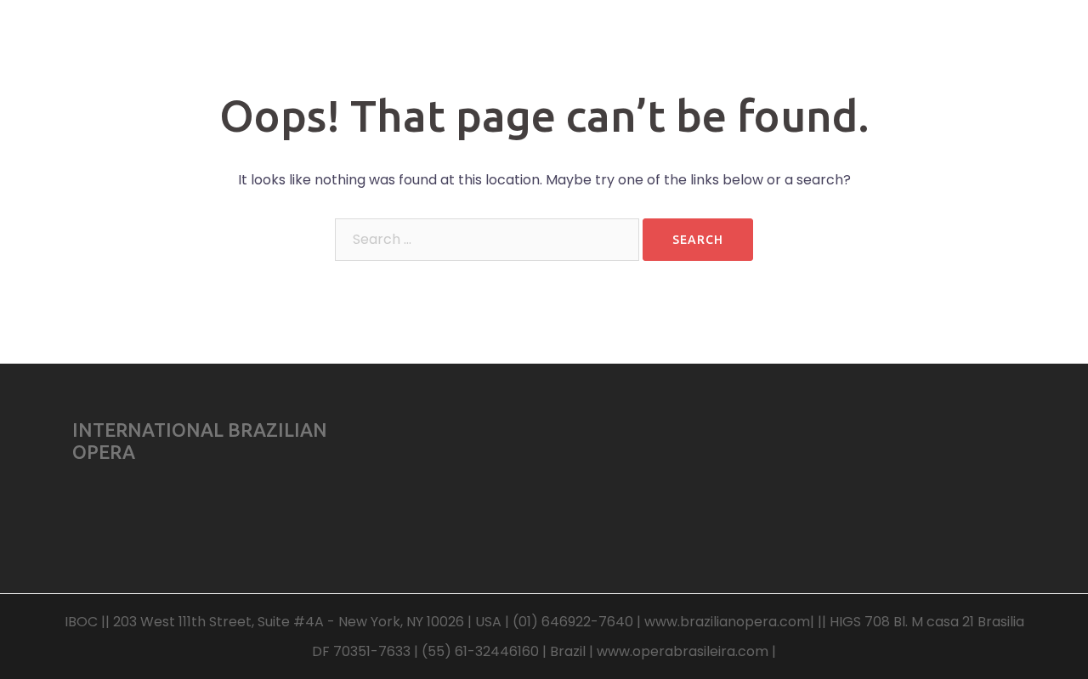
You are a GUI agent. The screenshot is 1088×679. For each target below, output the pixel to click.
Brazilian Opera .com (190, 33)
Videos (555, 50)
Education (627, 50)
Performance (717, 50)
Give (875, 50)
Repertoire (808, 50)
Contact (994, 50)
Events (929, 50)
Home (496, 50)
